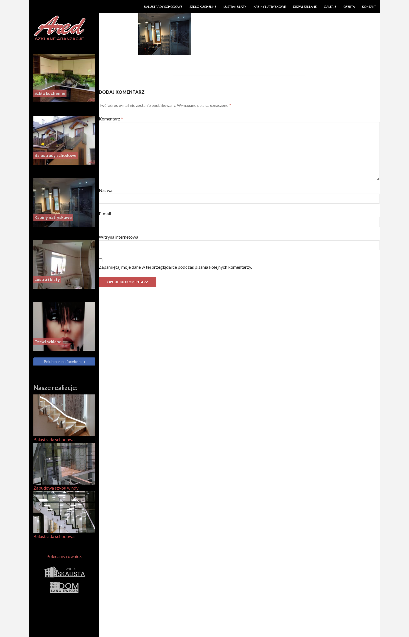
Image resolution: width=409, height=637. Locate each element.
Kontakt (369, 6)
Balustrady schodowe (163, 6)
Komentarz (111, 118)
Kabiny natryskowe (269, 6)
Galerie (330, 6)
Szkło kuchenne (202, 6)
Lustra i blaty (234, 6)
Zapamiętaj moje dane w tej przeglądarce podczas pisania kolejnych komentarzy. (175, 267)
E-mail (105, 213)
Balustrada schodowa (54, 439)
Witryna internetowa (118, 237)
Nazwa (105, 190)
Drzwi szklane (305, 6)
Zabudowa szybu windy (55, 487)
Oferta (349, 6)
